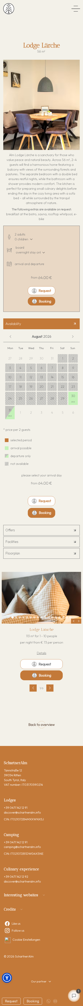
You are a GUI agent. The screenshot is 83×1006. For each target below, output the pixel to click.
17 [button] (10, 387)
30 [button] (73, 398)
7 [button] (52, 368)
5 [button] (31, 368)
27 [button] (41, 398)
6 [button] (41, 368)
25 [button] (20, 398)
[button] (7, 978)
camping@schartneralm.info (22, 847)
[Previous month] (10, 336)
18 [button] (20, 387)
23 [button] (73, 387)
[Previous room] (33, 687)
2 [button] (73, 358)
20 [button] (41, 387)
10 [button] (9, 377)
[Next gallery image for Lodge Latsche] (78, 621)
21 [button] (52, 387)
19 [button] (31, 387)
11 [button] (20, 377)
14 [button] (52, 377)
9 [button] (73, 368)
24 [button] (10, 398)
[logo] (8, 8)
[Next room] (49, 687)
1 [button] (62, 358)
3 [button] (10, 368)
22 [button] (62, 387)
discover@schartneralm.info (22, 812)
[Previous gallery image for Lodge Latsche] (73, 621)
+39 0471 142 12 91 (15, 808)
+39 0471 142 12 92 (16, 876)
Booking (45, 301)
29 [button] (62, 398)
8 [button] (63, 368)
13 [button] (41, 377)
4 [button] (20, 368)
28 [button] (52, 398)
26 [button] (31, 398)
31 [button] (10, 412)
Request (45, 290)
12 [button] (31, 377)
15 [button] (62, 377)
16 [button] (73, 377)
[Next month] (72, 336)
